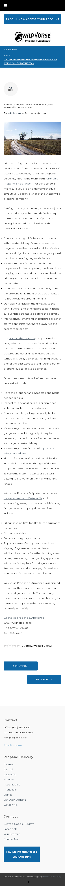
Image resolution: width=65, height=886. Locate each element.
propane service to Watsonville (23, 498)
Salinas (8, 794)
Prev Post (22, 666)
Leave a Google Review (19, 823)
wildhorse (14, 113)
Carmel (8, 769)
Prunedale (10, 789)
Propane (30, 113)
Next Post (43, 679)
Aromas (9, 764)
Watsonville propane (22, 338)
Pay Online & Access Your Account (32, 19)
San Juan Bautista (15, 799)
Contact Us (11, 839)
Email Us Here (13, 745)
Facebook (10, 829)
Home (7, 55)
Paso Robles (12, 784)
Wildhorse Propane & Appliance (24, 617)
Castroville (10, 774)
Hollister (9, 779)
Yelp (6, 834)
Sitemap (15, 834)
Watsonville (11, 804)
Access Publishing (52, 876)
